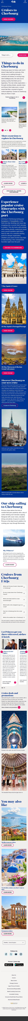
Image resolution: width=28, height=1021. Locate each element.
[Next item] (10, 130)
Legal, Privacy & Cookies (14, 986)
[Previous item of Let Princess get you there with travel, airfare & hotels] (1, 651)
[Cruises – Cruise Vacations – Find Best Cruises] (13, 2)
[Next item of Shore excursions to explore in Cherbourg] (26, 162)
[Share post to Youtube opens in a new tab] (16, 954)
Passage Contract (14, 983)
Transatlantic (14, 221)
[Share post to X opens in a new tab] (11, 954)
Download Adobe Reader (14, 999)
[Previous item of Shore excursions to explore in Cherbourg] (1, 162)
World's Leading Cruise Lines (13, 991)
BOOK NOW (22, 55)
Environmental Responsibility (14, 988)
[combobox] (6, 55)
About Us (14, 975)
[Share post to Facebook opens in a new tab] (6, 954)
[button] (8, 19)
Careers (14, 978)
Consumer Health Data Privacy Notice (14, 997)
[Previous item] (3, 130)
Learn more (8, 183)
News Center (14, 980)
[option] (9, 115)
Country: (6, 942)
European (4, 221)
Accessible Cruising (13, 994)
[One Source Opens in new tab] (14, 1003)
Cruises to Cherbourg (10, 405)
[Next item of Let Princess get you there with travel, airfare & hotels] (26, 651)
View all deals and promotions (9, 707)
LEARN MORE (8, 845)
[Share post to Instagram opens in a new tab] (21, 954)
